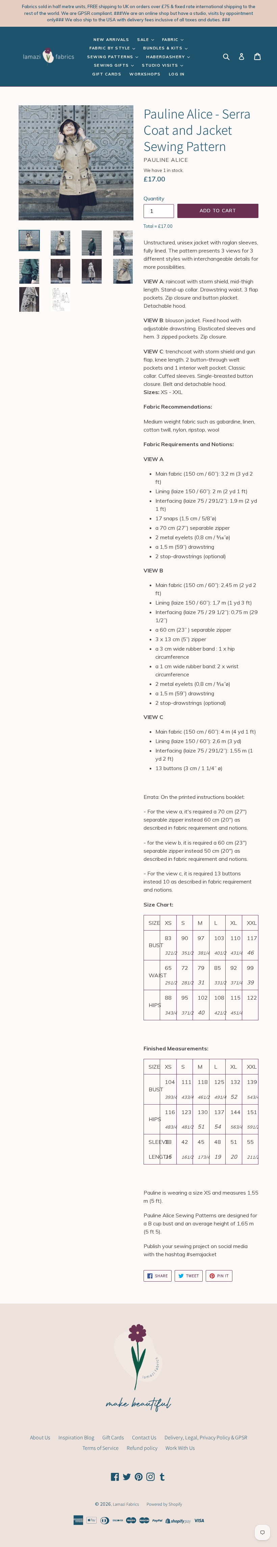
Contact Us (144, 1437)
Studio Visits (161, 65)
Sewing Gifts (112, 65)
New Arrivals (111, 39)
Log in (177, 74)
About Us (40, 1437)
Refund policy (142, 1448)
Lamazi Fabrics (126, 1504)
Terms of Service (100, 1448)
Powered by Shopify (164, 1504)
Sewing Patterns (111, 57)
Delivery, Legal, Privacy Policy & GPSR (206, 1437)
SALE (144, 39)
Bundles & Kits (163, 48)
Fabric (171, 39)
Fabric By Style (111, 48)
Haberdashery (166, 57)
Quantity (154, 198)
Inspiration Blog (76, 1437)
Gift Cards (106, 74)
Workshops (145, 74)
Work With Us (180, 1448)
